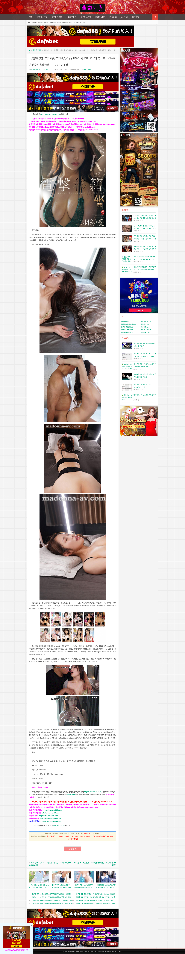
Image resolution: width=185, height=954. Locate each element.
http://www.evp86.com (92, 792)
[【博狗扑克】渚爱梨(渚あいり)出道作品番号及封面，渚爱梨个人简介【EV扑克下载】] (61, 876)
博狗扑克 (47, 69)
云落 (120, 951)
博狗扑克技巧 (100, 17)
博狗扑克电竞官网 (127, 332)
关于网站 (79, 951)
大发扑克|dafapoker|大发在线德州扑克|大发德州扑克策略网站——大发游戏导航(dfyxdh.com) (62, 121)
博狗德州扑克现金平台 (128, 324)
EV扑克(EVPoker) (41, 787)
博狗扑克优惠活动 (127, 327)
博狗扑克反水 (144, 327)
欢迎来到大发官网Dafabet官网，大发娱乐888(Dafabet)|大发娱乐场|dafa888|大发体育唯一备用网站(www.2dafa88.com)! (72, 124)
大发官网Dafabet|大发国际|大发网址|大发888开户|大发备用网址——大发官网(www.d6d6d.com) (63, 130)
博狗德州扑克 (125, 321)
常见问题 (113, 17)
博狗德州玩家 (36, 50)
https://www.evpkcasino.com (50, 818)
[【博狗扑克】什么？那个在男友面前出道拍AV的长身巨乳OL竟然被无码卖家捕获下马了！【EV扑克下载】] (84, 876)
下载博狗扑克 (71, 17)
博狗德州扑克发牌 (146, 321)
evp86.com (71, 794)
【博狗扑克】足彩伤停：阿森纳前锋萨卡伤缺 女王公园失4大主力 (94, 863)
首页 (30, 17)
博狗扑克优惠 (57, 17)
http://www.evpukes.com (48, 815)
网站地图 (108, 951)
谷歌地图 (101, 951)
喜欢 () (74, 849)
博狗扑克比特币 (145, 329)
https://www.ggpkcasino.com (51, 821)
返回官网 (124, 17)
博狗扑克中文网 (58, 825)
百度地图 (93, 951)
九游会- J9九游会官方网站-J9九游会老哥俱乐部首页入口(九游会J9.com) (58, 118)
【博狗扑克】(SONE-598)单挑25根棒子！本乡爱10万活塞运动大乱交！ (50, 863)
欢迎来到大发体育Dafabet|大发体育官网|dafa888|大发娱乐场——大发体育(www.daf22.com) (62, 127)
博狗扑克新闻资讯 (127, 329)
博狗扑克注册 (42, 17)
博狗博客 (135, 17)
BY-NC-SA (87, 833)
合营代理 (86, 951)
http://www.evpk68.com (50, 813)
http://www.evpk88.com (53, 810)
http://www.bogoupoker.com (50, 114)
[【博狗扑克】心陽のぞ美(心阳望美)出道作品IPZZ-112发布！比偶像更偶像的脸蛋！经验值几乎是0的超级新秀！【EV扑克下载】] (39, 876)
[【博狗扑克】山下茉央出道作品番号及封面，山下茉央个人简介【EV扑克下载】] (106, 876)
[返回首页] (29, 50)
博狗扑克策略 (144, 332)
